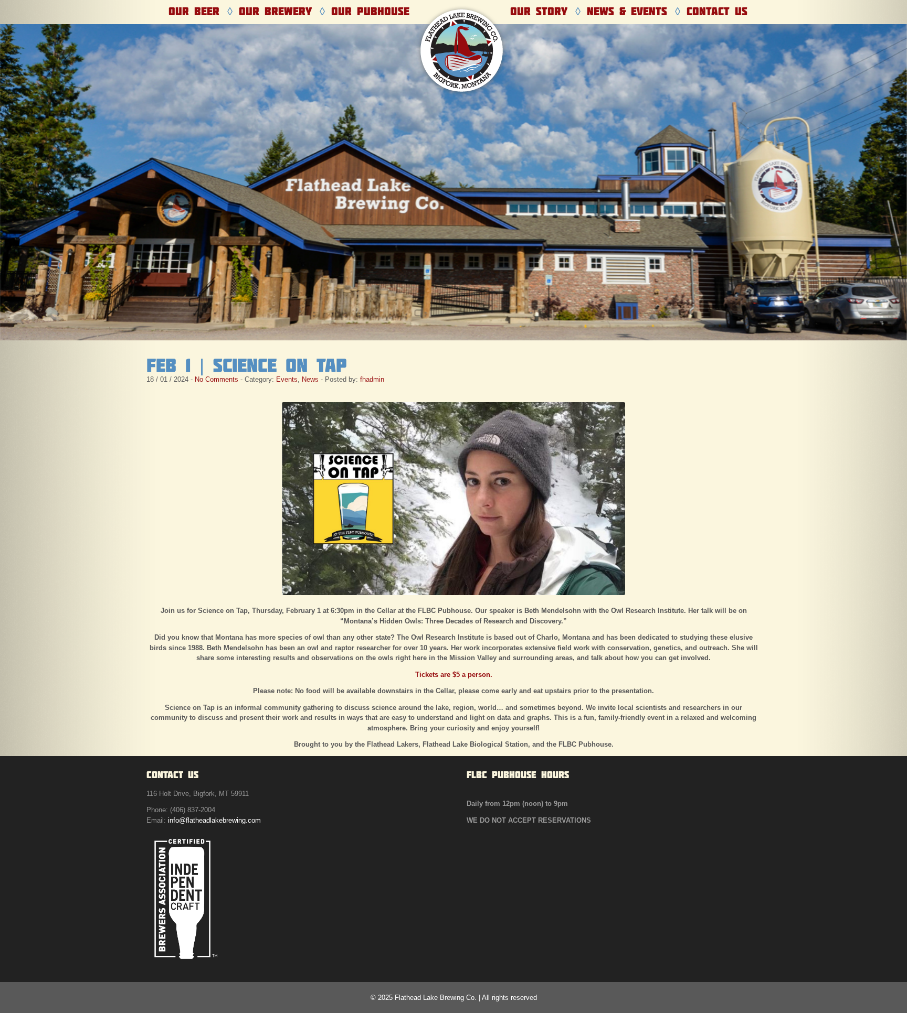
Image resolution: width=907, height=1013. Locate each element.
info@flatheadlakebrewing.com (214, 820)
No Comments (216, 379)
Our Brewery (275, 11)
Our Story (538, 11)
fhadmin (372, 379)
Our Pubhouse (370, 11)
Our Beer (193, 11)
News (310, 379)
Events (287, 379)
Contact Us (717, 11)
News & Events (627, 11)
